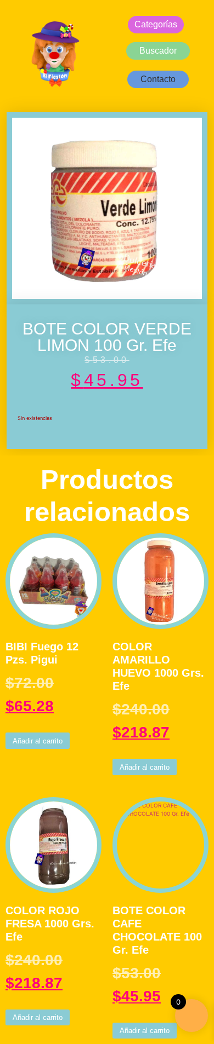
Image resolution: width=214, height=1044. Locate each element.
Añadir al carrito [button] (38, 741)
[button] (158, 79)
